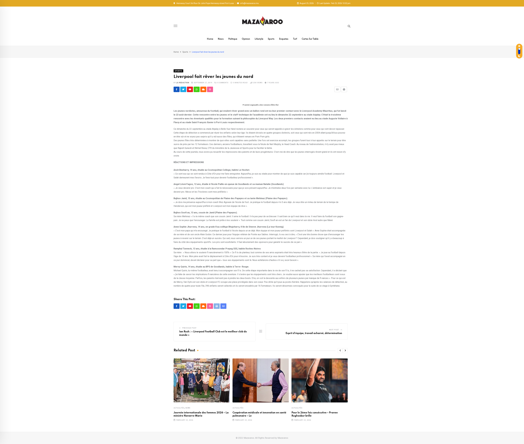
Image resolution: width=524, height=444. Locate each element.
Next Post (334, 330)
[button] (340, 350)
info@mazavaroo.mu (249, 3)
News (221, 39)
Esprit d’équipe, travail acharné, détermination (314, 333)
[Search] (349, 26)
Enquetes (283, 39)
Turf (295, 39)
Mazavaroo (283, 438)
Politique (232, 39)
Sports (271, 39)
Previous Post (189, 328)
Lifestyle (259, 39)
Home (210, 39)
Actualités (179, 408)
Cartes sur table (310, 39)
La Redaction (182, 83)
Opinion (246, 39)
